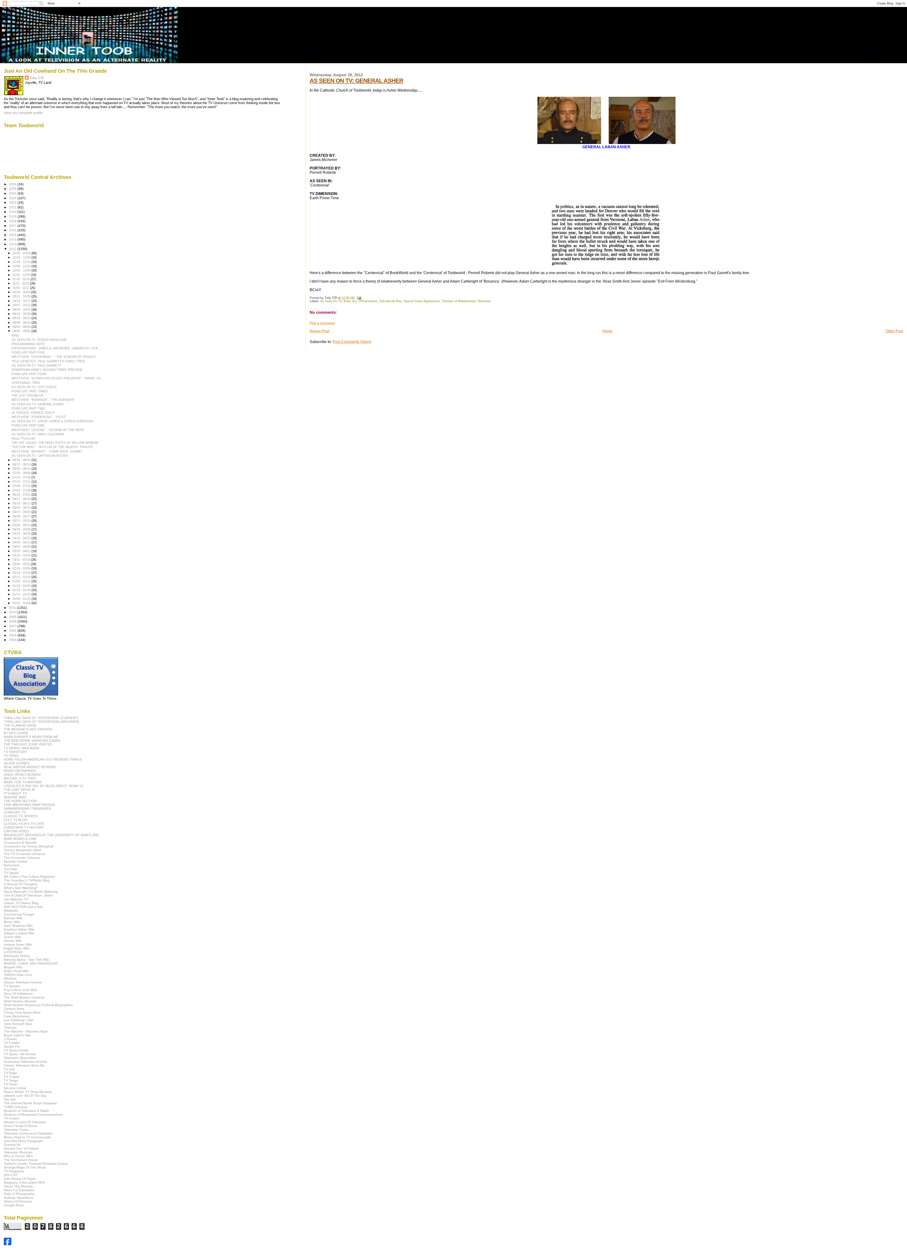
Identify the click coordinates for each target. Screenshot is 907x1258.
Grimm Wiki (12, 937)
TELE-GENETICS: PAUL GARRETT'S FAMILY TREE (48, 361)
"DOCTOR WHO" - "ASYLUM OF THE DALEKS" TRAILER (52, 447)
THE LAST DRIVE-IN (19, 790)
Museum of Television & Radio (26, 1111)
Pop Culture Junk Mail (20, 990)
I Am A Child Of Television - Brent (28, 895)
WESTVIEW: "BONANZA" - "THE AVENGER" (43, 400)
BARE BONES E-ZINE (20, 839)
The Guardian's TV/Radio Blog (26, 880)
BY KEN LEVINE (16, 733)
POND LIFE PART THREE (30, 391)
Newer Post (319, 331)
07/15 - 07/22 (22, 481)
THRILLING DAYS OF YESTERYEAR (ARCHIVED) (41, 722)
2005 (13, 635)
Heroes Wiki (13, 941)
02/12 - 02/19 (22, 577)
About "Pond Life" (24, 438)
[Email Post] (358, 298)
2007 (13, 626)
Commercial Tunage (19, 914)
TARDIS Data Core (18, 975)
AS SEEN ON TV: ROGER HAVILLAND (39, 340)
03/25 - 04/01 (22, 551)
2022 (13, 202)
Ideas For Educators (19, 1190)
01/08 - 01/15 (22, 599)
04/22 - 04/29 (22, 533)
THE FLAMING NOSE (20, 725)
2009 (13, 617)
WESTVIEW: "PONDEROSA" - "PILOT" (39, 417)
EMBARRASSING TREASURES (27, 808)
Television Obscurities (20, 1058)
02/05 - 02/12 (22, 581)
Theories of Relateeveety (459, 301)
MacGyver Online (17, 956)
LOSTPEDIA (13, 952)
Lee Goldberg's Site (18, 1020)
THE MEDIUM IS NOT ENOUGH (28, 729)
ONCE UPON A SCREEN (22, 774)
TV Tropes (11, 1077)
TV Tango (11, 1080)
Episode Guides (15, 861)
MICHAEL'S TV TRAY (20, 778)
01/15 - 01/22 (22, 594)
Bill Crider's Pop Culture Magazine (29, 876)
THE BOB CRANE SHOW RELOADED (32, 740)
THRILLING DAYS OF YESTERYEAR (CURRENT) (41, 718)
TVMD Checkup (15, 1107)
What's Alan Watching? (21, 888)
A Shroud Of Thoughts (20, 884)
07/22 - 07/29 (22, 477)
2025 (13, 189)
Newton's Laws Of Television (25, 1122)
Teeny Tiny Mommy (18, 1186)
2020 (13, 212)
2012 (13, 249)
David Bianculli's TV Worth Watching (31, 892)
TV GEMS (11, 756)
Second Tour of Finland (21, 1148)
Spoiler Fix (12, 1046)
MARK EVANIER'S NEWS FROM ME (31, 737)
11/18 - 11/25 (21, 279)
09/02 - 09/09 (22, 327)
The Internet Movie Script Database (30, 1103)
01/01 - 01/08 (22, 603)
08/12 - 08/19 (22, 464)
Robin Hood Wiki (16, 971)
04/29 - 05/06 (22, 529)
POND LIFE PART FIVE (28, 352)
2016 (13, 230)
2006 (13, 630)
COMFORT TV (15, 812)
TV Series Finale (16, 1050)
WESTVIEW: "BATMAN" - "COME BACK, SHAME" (47, 451)
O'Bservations (367, 301)
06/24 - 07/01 (22, 494)
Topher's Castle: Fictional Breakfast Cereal (35, 1163)
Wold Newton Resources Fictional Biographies (38, 1005)
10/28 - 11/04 (22, 292)
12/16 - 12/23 (22, 262)
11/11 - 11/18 (21, 283)
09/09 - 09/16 (22, 322)
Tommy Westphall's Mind (22, 850)
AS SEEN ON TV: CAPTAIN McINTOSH (40, 455)
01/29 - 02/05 (22, 586)
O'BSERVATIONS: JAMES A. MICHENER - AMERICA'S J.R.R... (56, 348)
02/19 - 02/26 (22, 573)
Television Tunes (16, 1129)
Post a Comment (322, 323)
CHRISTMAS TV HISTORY (24, 827)
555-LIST (11, 1175)
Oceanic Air (12, 1145)
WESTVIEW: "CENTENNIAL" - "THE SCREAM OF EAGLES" (54, 357)
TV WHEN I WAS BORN (21, 748)
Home (607, 331)
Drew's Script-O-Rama (20, 1126)
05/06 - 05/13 (22, 525)
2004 (13, 640)
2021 (13, 207)
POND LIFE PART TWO (28, 408)
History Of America (18, 1201)
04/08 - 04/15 (22, 542)
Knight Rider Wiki (16, 948)
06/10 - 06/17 (22, 503)
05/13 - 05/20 (22, 520)
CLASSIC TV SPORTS (20, 816)
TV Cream (11, 1118)
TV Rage (10, 1073)
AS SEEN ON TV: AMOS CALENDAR (38, 434)
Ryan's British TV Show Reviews (28, 1092)
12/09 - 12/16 (22, 266)
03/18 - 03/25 (22, 555)
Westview (484, 301)
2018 (13, 221)
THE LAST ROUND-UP (27, 395)
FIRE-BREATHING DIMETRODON (29, 805)
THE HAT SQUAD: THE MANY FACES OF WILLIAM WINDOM (55, 443)
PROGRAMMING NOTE (28, 344)
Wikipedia (11, 910)
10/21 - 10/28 (22, 296)
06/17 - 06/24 (22, 499)
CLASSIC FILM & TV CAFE (24, 824)
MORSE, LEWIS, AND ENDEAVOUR (31, 963)
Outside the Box (390, 301)
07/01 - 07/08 (22, 490)
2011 (13, 608)
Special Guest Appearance (421, 301)
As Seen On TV (331, 301)
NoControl (11, 865)
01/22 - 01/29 (22, 590)
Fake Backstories (17, 1016)
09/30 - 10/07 (22, 309)
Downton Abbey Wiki (19, 929)
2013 (13, 244)
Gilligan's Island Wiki (19, 933)
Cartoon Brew (14, 1009)
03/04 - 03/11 (22, 564)
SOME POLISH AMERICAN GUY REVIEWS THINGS (43, 759)
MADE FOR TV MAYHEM (23, 782)
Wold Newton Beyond (20, 1001)
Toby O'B (37, 78)
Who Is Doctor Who (18, 1156)
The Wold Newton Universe (24, 997)
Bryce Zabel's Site (17, 1035)
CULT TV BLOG (16, 820)
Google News (14, 1205)
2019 (13, 216)
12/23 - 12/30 (22, 257)
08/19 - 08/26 (22, 460)
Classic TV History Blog (21, 903)
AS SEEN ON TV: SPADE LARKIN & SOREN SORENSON (52, 421)
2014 (13, 239)
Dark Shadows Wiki (18, 926)
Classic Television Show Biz (24, 1065)
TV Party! (11, 1084)
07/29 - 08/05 (22, 473)
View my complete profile (23, 113)
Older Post (894, 331)
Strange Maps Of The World (25, 1167)
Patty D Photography (19, 1194)
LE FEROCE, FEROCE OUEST (33, 413)
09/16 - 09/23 (22, 318)
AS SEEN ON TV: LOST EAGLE (34, 387)
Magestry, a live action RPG (24, 1182)
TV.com (9, 1069)
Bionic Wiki (12, 922)
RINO (15, 335)
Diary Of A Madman (18, 993)
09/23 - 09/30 (22, 314)
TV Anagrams (14, 1171)
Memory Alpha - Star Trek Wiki (26, 960)
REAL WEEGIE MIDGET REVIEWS (30, 767)
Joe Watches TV (16, 899)
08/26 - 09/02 (22, 331)
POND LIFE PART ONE (28, 425)
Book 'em (350, 301)
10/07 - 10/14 (22, 305)
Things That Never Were (22, 1012)
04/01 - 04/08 (22, 546)
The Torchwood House (21, 1160)
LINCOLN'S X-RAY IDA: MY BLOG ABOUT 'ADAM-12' (44, 786)
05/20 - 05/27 (22, 516)
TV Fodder (12, 1043)
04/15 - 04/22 (22, 538)
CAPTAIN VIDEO (16, 831)
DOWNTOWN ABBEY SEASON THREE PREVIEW (47, 370)
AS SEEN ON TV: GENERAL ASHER (356, 80)
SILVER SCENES (16, 763)
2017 (13, 226)
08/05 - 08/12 (22, 468)
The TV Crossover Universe (24, 854)
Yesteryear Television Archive (25, 1061)
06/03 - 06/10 (22, 507)
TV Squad (11, 873)
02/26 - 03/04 (22, 568)
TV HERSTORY (15, 752)
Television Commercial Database (28, 1133)
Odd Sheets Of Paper (20, 1179)
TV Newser (12, 986)
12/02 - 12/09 (22, 270)
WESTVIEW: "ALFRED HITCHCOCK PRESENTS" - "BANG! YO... (57, 378)
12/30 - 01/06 (22, 253)
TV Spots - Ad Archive (20, 1054)
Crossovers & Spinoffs (20, 842)
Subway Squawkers (18, 1197)
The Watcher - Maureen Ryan (26, 1031)
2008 (13, 621)
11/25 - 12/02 (22, 275)
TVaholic (10, 1027)
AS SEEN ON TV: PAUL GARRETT (36, 365)
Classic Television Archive (23, 982)
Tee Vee (10, 1099)
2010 (13, 612)
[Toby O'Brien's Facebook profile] (7, 1244)
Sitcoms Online (15, 1088)
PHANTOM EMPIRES (20, 771)
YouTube (10, 869)
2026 (13, 184)
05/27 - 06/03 (22, 512)
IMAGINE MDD (15, 797)
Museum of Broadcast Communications (33, 1114)
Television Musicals (18, 1152)
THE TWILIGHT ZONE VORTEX (28, 744)
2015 (13, 235)
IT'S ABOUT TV (15, 793)
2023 (13, 198)
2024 (13, 193)
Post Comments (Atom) (352, 342)
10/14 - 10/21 (22, 301)
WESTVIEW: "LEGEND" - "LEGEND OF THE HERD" (48, 430)
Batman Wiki (13, 918)
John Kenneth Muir (18, 1024)
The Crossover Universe (22, 858)
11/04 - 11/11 (21, 288)
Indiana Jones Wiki (18, 944)
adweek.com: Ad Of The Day (25, 1095)
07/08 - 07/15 (22, 486)
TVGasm (10, 1039)
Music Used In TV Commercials (27, 1137)
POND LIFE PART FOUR (29, 374)
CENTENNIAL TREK (26, 383)
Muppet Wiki (13, 967)
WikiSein (10, 978)
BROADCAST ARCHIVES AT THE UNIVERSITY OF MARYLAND (51, 835)
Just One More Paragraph (23, 1141)
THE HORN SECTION (20, 801)
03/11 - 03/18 (22, 559)
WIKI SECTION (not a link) (23, 907)
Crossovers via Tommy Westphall (28, 846)
